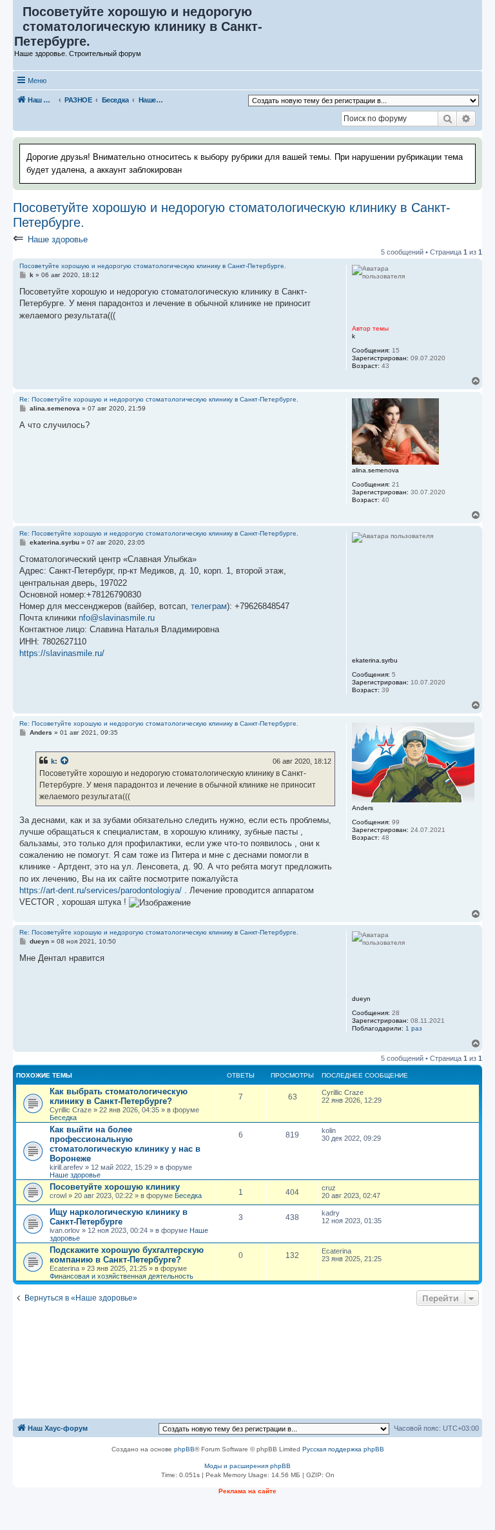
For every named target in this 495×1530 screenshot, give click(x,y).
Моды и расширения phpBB (247, 1465)
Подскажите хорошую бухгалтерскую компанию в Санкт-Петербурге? (127, 1254)
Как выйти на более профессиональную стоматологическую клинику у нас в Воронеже (125, 1144)
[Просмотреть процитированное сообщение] (65, 761)
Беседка (63, 1117)
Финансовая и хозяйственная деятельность (121, 1276)
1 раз (413, 1028)
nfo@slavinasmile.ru (117, 618)
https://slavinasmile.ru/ (61, 653)
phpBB (184, 1449)
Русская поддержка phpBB (343, 1449)
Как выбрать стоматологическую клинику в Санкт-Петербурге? (119, 1096)
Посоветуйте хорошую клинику (115, 1187)
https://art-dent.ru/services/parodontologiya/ (100, 890)
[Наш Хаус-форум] (18, 14)
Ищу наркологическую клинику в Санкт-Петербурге (119, 1216)
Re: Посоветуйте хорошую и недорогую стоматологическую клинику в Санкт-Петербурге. (158, 399)
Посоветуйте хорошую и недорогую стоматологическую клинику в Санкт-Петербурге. (232, 214)
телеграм (209, 606)
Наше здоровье (58, 239)
